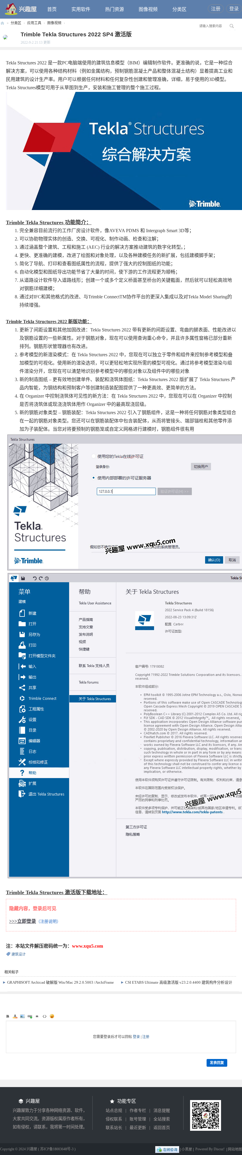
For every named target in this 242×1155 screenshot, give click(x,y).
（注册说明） (48, 921)
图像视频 (148, 9)
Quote (37, 1016)
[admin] (4, 37)
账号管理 (138, 1119)
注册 (215, 8)
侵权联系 (114, 1119)
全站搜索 (161, 1119)
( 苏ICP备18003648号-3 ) (57, 1149)
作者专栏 (138, 1110)
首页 (52, 9)
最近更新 (138, 1127)
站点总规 (114, 1110)
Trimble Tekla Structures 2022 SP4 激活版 (76, 34)
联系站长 (114, 1127)
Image (22, 1016)
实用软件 (80, 9)
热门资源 (114, 9)
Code (45, 1016)
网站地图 (235, 1149)
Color (15, 1016)
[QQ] (167, 1149)
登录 (234, 8)
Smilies (52, 1016)
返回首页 (161, 1127)
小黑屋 (187, 1149)
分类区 (179, 9)
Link (30, 1016)
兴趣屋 (2, 23)
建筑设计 (19, 954)
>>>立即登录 (22, 921)
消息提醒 (161, 1110)
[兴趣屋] (21, 9)
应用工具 (34, 23)
